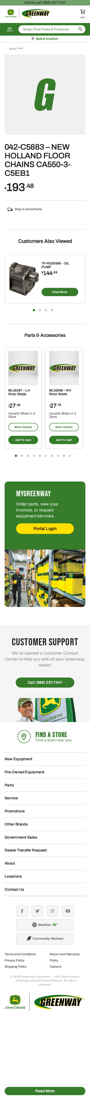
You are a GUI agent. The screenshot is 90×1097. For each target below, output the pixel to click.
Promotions (15, 811)
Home (12, 48)
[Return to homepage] (28, 18)
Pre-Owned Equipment (25, 772)
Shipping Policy (16, 966)
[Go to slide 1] (34, 310)
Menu (10, 31)
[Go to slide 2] (40, 310)
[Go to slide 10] (70, 456)
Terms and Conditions (20, 954)
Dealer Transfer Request (26, 850)
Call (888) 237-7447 (45, 682)
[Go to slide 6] (46, 456)
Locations (13, 876)
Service (11, 798)
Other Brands (16, 824)
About (10, 863)
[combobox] (51, 29)
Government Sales (21, 837)
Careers (55, 966)
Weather (47, 925)
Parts (9, 785)
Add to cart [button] (23, 440)
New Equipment (19, 759)
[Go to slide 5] (40, 456)
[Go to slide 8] (58, 456)
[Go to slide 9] (64, 456)
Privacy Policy (14, 960)
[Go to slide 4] (52, 310)
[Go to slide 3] (46, 310)
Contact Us (14, 889)
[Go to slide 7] (52, 456)
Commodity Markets (48, 938)
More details (23, 427)
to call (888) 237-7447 (45, 2)
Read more (59, 292)
